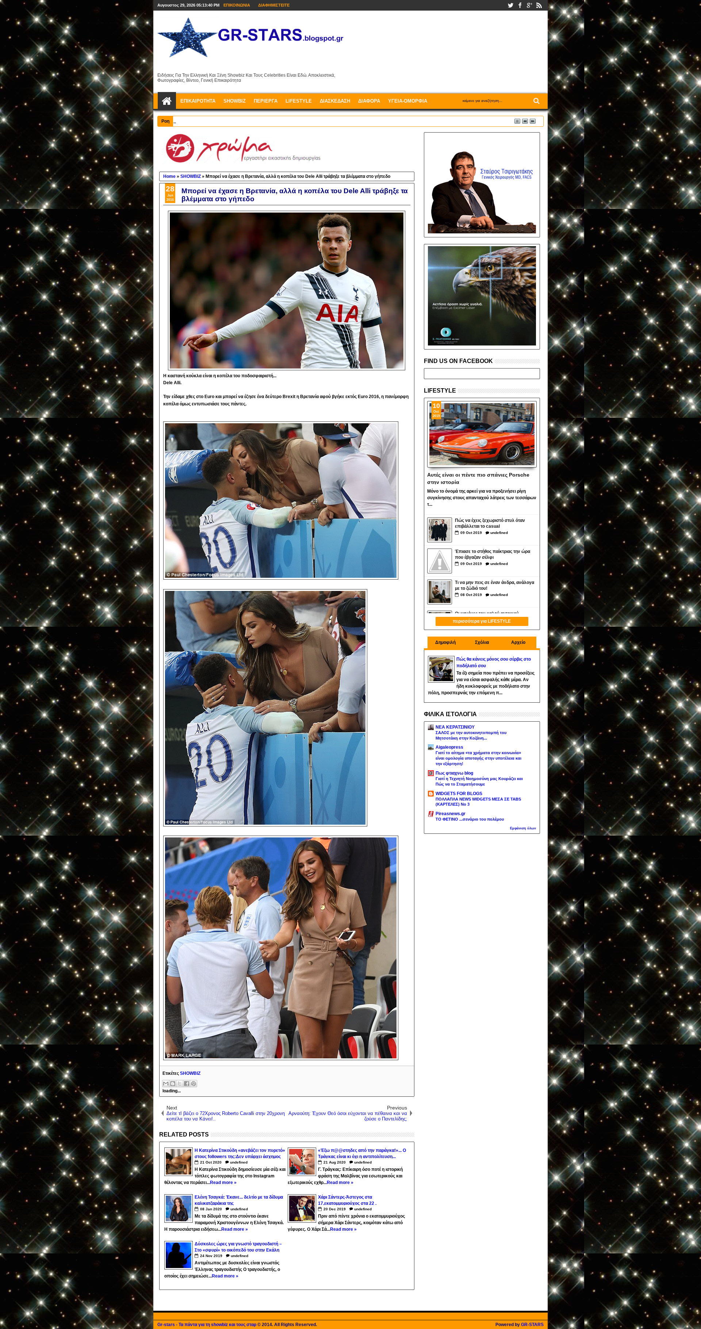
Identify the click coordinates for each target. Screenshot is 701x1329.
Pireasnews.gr (451, 813)
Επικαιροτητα (197, 101)
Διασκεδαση (335, 101)
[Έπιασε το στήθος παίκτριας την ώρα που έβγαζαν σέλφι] (439, 561)
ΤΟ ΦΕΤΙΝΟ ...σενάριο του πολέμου (470, 819)
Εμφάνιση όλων (523, 828)
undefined (239, 1162)
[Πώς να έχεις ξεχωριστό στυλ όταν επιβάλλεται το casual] (439, 530)
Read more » (223, 1182)
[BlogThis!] (172, 1083)
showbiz (234, 101)
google (529, 5)
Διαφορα (369, 101)
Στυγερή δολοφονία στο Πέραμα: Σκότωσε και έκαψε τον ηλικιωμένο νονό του (264, 121)
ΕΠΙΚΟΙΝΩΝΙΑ (236, 5)
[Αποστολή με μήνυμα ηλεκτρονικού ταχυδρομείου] (165, 1083)
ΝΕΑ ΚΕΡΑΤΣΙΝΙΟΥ (455, 727)
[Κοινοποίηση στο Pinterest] (193, 1083)
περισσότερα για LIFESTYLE (482, 621)
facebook (520, 5)
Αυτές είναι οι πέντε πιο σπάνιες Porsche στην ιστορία (478, 478)
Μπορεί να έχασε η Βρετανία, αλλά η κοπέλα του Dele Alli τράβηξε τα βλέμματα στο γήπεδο (294, 195)
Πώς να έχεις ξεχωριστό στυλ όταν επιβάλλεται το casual (490, 523)
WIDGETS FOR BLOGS (459, 793)
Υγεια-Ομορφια (407, 101)
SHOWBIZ (190, 1073)
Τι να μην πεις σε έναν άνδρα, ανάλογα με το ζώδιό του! (494, 585)
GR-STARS (532, 1324)
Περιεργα (265, 101)
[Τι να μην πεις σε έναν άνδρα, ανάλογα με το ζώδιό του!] (439, 592)
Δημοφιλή (445, 642)
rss (539, 5)
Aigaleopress (449, 747)
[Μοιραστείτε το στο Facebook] (186, 1083)
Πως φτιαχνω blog (454, 773)
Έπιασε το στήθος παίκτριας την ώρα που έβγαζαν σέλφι (492, 554)
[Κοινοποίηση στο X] (179, 1083)
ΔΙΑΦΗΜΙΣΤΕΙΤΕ (274, 5)
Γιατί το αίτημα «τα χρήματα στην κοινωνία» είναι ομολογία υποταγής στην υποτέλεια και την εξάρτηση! (478, 758)
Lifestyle (299, 101)
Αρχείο (518, 642)
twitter (510, 5)
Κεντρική (167, 101)
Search (535, 101)
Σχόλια (482, 642)
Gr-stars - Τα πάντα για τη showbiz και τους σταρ (206, 1324)
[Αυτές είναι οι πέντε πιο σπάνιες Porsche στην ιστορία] (482, 434)
